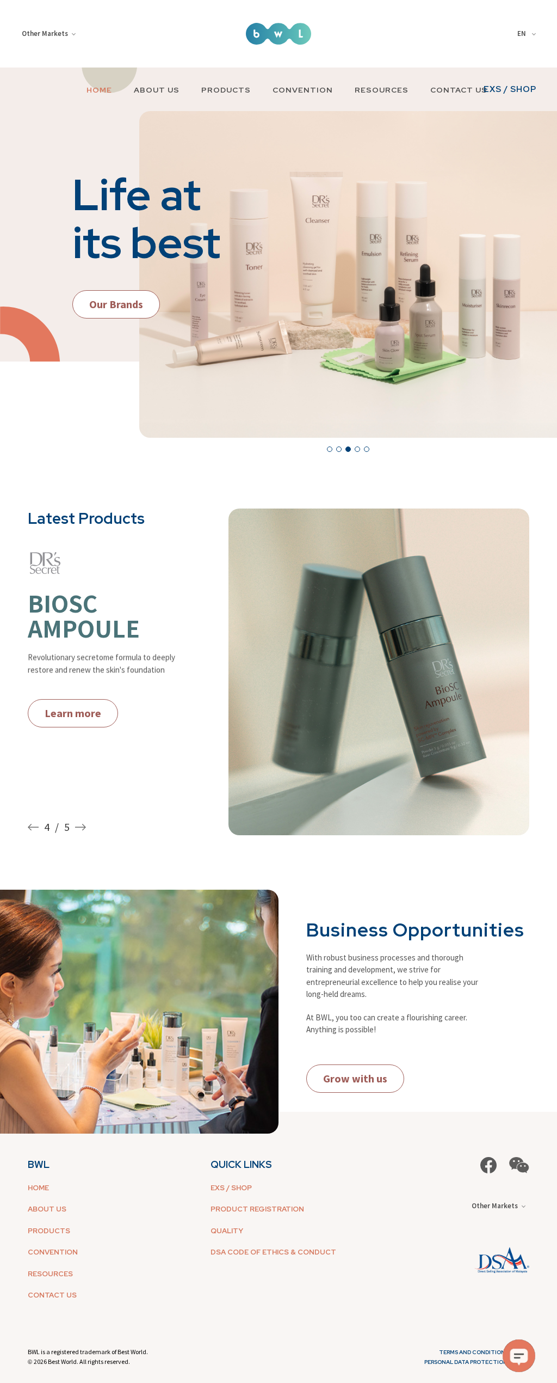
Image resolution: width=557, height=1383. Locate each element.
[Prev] (36, 827)
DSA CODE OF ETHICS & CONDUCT (273, 1252)
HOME (99, 90)
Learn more (73, 720)
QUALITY (227, 1230)
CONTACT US (458, 90)
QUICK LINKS (241, 1164)
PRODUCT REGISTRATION (257, 1209)
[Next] (78, 827)
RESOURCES (382, 90)
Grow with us (355, 1078)
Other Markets (45, 33)
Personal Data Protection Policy (476, 1362)
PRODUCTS (226, 90)
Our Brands (116, 304)
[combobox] (528, 33)
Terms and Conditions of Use (484, 1352)
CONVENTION (303, 90)
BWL (38, 1164)
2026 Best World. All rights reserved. (82, 1361)
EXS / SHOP (510, 89)
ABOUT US (157, 90)
